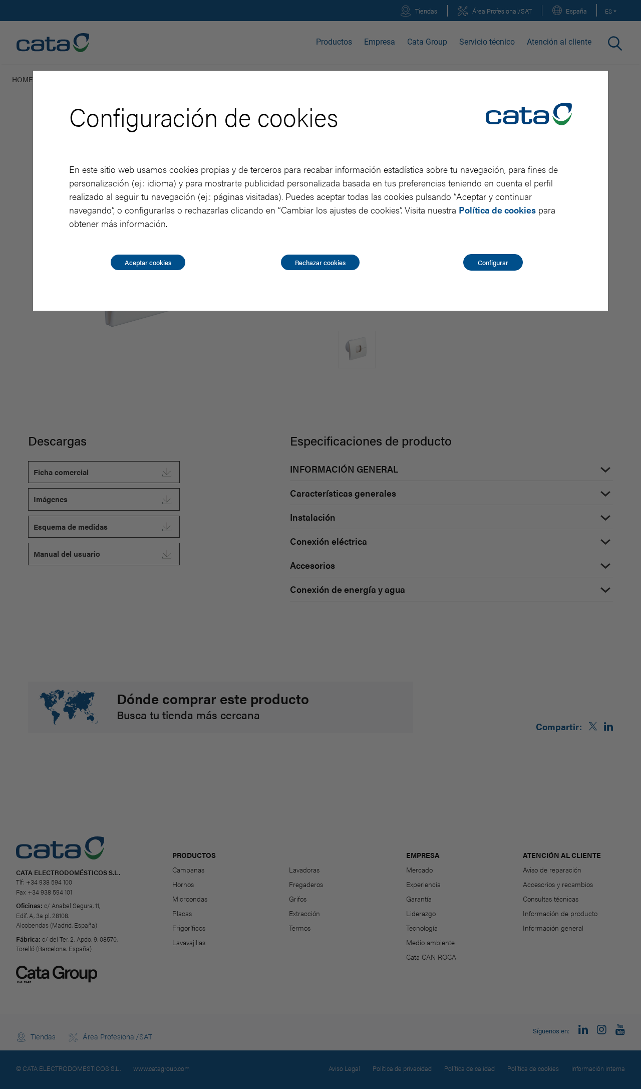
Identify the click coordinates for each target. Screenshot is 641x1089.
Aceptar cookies (148, 262)
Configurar (493, 262)
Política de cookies (497, 209)
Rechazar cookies (320, 262)
